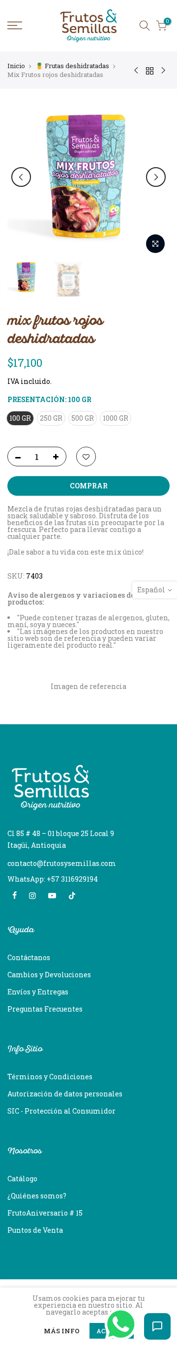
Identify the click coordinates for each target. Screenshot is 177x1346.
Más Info (62, 1331)
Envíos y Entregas (37, 991)
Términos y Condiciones (49, 1076)
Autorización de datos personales (64, 1093)
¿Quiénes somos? (36, 1195)
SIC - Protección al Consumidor (61, 1111)
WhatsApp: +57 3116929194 (52, 879)
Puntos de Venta (35, 1230)
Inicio (16, 65)
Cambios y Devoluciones (49, 974)
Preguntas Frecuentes (45, 1009)
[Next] (156, 177)
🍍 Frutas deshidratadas (72, 65)
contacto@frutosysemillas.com (61, 863)
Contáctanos (28, 957)
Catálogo (22, 1178)
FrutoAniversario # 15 (45, 1213)
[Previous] (21, 177)
